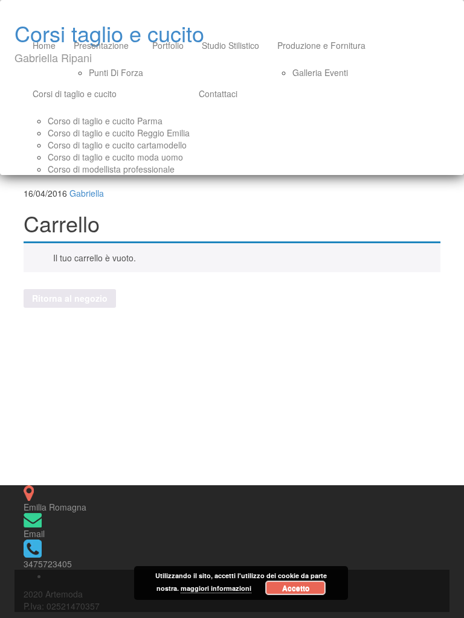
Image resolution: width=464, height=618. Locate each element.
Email (34, 533)
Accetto (295, 587)
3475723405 (48, 564)
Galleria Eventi (320, 72)
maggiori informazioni (216, 588)
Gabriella (86, 193)
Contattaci (218, 94)
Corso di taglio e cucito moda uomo (115, 157)
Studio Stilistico (230, 45)
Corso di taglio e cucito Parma (105, 121)
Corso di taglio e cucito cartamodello (117, 145)
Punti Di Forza (116, 72)
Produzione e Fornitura (321, 45)
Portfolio (168, 45)
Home (44, 45)
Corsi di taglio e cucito (75, 94)
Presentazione (101, 45)
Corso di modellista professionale (111, 169)
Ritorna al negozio (70, 298)
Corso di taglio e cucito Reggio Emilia (119, 133)
